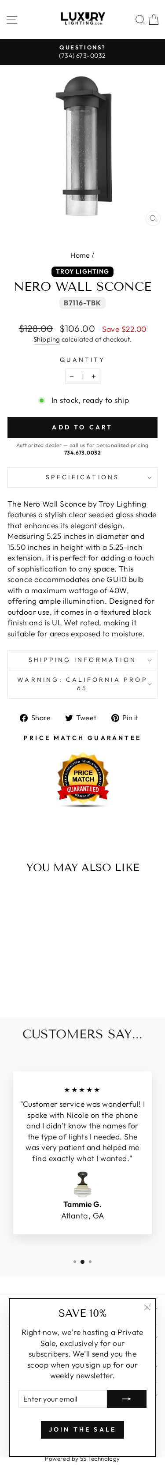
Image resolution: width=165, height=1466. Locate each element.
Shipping (46, 339)
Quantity (82, 360)
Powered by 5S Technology (82, 1458)
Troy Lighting (83, 271)
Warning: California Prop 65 (82, 684)
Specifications (83, 477)
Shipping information (82, 660)
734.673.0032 (82, 452)
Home (80, 255)
